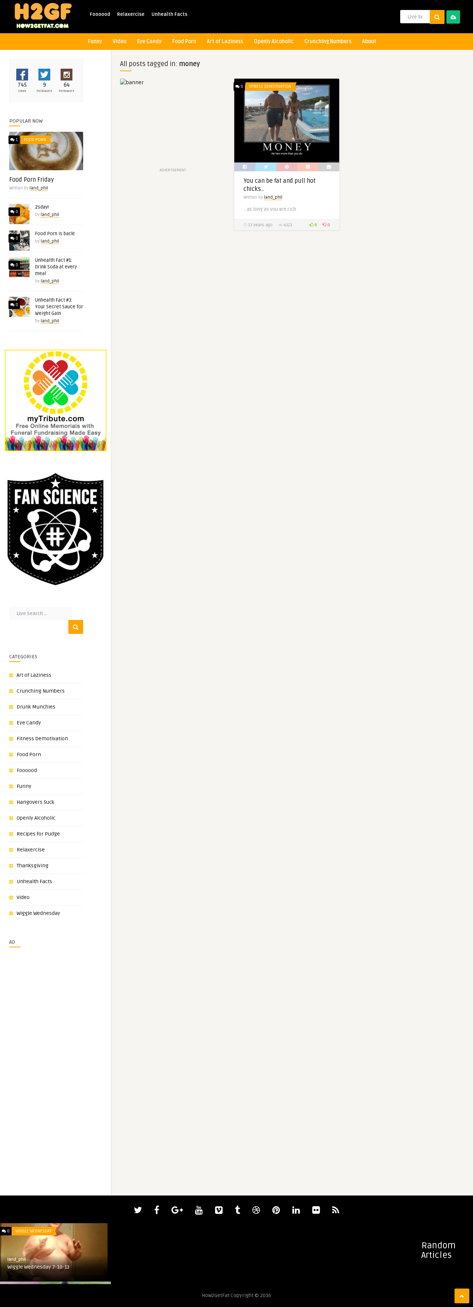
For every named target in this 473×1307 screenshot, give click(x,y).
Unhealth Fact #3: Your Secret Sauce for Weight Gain (59, 306)
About (369, 41)
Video (119, 41)
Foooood (100, 14)
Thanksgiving (32, 865)
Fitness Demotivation (42, 738)
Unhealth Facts (169, 14)
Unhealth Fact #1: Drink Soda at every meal (56, 267)
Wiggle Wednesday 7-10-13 (38, 1267)
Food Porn (184, 41)
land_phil (39, 188)
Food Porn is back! (55, 234)
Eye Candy (149, 41)
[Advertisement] (31, 1063)
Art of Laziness (225, 41)
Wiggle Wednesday (38, 913)
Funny (95, 41)
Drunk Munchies (36, 707)
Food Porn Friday (31, 179)
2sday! (42, 207)
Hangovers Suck (35, 802)
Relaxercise (130, 14)
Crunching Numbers (327, 41)
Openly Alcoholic (274, 41)
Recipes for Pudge (38, 834)
